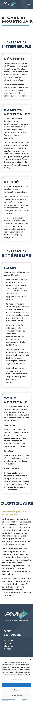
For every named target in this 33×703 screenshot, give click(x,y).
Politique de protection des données (8, 700)
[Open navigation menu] (29, 4)
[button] (30, 659)
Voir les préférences (16, 695)
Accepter (16, 685)
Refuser (16, 690)
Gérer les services (17, 680)
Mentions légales (24, 700)
